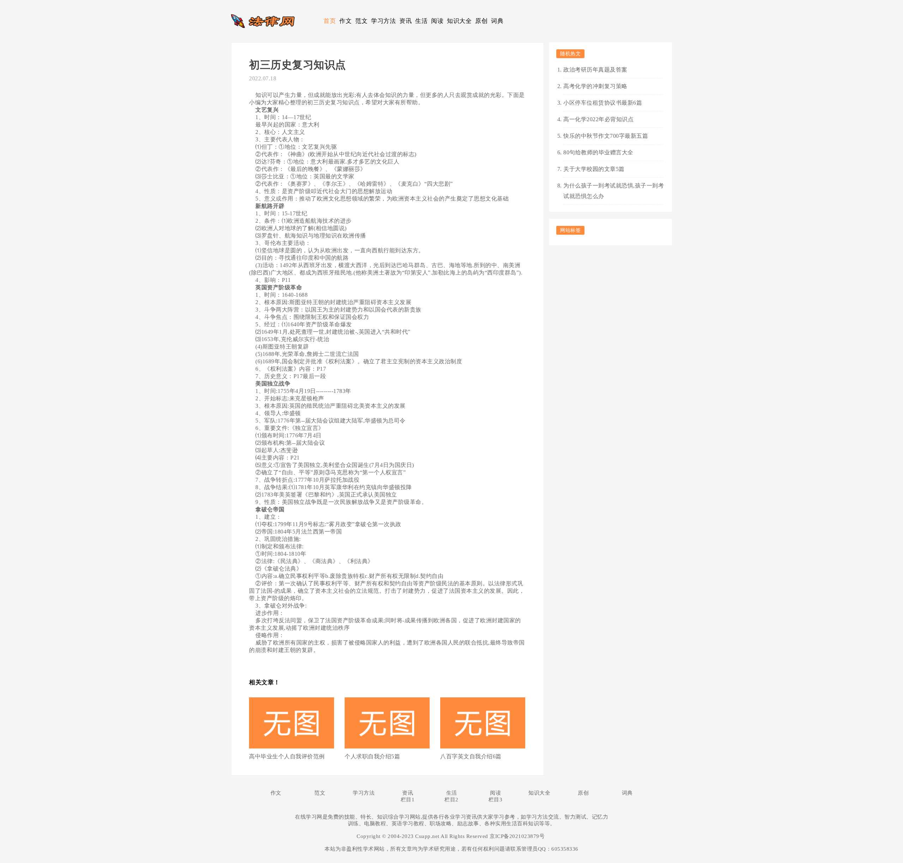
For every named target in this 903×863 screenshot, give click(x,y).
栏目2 (451, 799)
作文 (345, 21)
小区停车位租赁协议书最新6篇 (602, 103)
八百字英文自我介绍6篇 (471, 756)
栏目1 (408, 799)
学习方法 (383, 21)
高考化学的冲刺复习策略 (595, 86)
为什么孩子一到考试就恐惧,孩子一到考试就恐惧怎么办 (613, 191)
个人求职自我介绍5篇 (372, 756)
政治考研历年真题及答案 (595, 70)
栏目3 (496, 799)
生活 (421, 21)
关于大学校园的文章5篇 (594, 169)
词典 (497, 21)
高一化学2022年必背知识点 (598, 119)
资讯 (405, 21)
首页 (329, 21)
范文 (361, 21)
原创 (481, 21)
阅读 (437, 21)
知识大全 (459, 21)
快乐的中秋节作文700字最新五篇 (605, 136)
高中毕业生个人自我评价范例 (287, 756)
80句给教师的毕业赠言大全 (598, 152)
